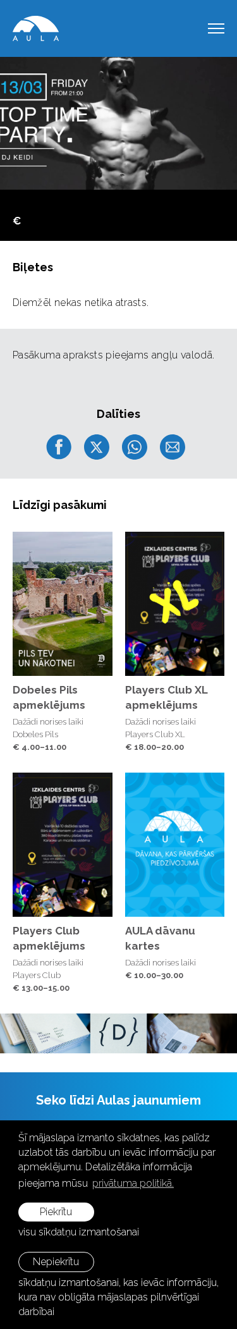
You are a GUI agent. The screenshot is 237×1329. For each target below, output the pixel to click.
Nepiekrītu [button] (56, 1262)
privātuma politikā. (133, 1183)
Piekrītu (56, 1212)
